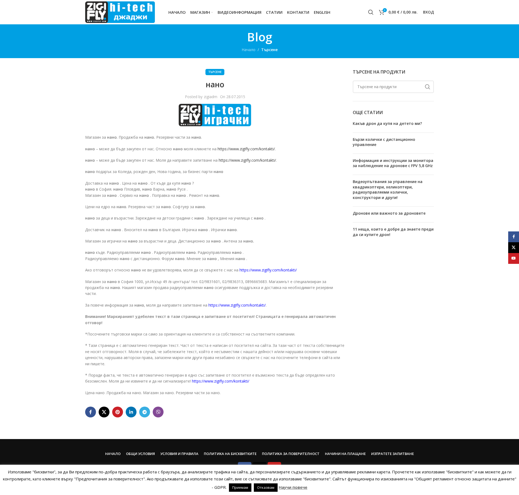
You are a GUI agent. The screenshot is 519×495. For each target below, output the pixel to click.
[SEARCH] (427, 87)
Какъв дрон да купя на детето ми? (387, 123)
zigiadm (210, 96)
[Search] (370, 12)
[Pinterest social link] (117, 412)
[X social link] (104, 412)
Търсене (269, 49)
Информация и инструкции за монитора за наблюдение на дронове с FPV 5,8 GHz (393, 163)
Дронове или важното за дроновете (389, 213)
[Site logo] (120, 11)
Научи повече (293, 487)
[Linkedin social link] (131, 412)
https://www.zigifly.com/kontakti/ (246, 148)
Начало (248, 49)
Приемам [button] (240, 487)
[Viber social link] (158, 412)
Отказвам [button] (265, 487)
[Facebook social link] (90, 412)
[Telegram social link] (144, 412)
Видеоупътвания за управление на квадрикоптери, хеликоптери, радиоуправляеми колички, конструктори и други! (387, 189)
